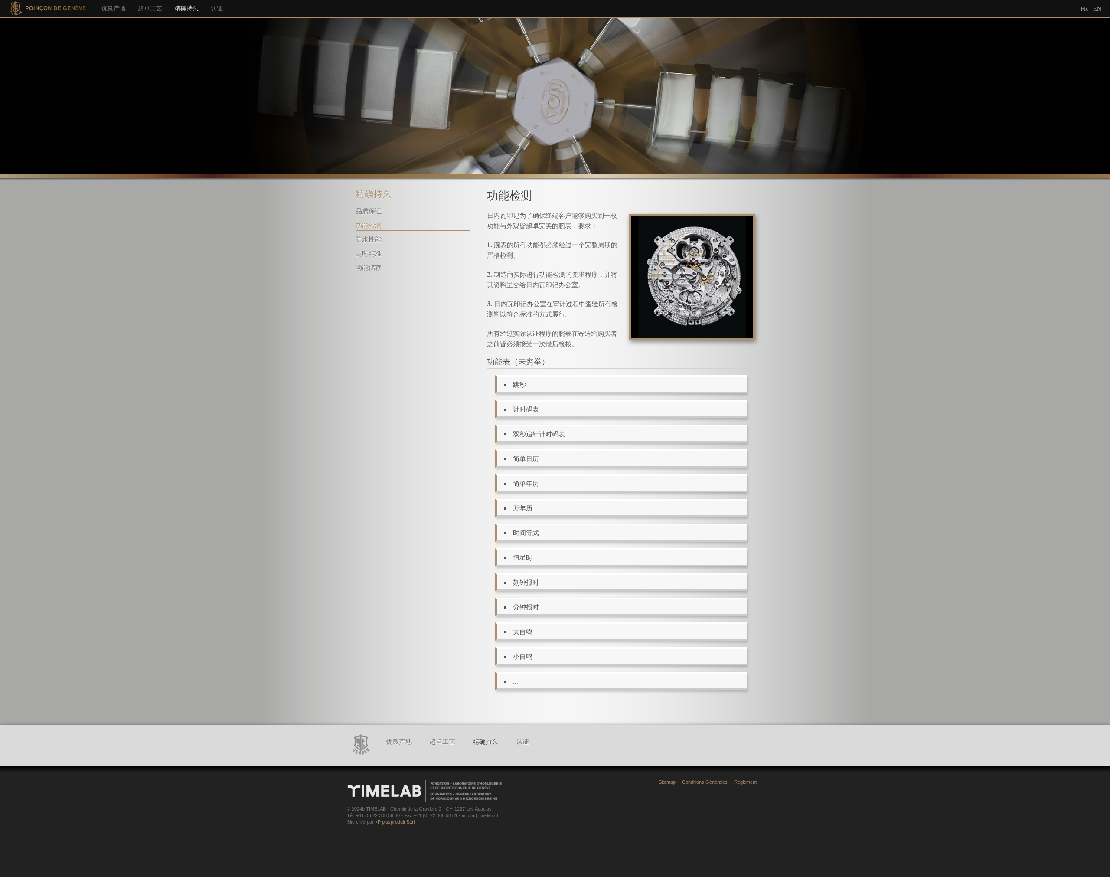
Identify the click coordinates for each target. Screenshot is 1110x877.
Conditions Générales (705, 782)
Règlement (745, 782)
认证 (217, 8)
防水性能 (369, 239)
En (1097, 8)
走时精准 (369, 253)
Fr (1084, 8)
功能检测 (369, 225)
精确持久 (186, 8)
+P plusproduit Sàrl (395, 822)
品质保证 (369, 210)
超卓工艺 (150, 8)
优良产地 (113, 8)
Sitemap (667, 782)
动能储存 (369, 267)
